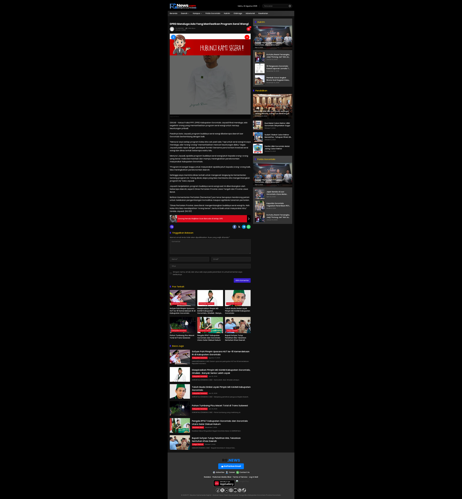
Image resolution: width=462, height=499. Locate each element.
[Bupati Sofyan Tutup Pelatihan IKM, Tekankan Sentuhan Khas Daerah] (238, 325)
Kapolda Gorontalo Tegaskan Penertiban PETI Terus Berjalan (277, 204)
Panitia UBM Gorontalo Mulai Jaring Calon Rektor (277, 147)
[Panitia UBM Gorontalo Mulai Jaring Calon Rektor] (258, 148)
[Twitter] (239, 227)
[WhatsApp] (249, 227)
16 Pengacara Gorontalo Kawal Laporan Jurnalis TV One (278, 67)
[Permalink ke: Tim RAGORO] (172, 29)
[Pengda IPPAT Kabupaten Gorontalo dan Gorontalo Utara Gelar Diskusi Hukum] (210, 325)
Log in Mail (253, 477)
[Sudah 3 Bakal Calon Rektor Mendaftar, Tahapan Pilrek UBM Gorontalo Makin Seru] (258, 137)
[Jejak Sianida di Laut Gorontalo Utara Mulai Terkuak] (260, 194)
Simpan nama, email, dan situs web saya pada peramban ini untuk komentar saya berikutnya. (207, 273)
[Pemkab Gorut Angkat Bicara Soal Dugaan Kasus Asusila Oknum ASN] (260, 80)
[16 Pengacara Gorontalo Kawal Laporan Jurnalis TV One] (260, 68)
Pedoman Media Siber (221, 477)
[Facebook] (234, 227)
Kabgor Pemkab (232, 331)
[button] (289, 6)
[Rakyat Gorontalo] (183, 6)
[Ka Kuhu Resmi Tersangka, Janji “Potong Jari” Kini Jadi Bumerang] (260, 57)
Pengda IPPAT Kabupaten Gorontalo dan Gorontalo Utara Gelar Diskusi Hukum (209, 337)
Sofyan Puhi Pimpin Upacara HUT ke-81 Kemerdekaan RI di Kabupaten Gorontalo (182, 310)
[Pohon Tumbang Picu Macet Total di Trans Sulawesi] (182, 325)
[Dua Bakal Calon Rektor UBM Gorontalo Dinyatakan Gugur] (258, 125)
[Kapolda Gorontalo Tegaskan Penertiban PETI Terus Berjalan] (260, 205)
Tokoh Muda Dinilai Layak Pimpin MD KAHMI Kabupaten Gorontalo (237, 310)
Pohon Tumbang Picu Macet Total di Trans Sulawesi (182, 336)
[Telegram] (244, 227)
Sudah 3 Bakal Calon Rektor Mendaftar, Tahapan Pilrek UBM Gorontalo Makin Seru (278, 136)
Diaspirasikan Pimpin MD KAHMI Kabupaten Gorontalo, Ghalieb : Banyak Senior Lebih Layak (209, 310)
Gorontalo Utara (204, 331)
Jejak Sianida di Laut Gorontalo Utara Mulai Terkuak (276, 193)
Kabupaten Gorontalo (179, 304)
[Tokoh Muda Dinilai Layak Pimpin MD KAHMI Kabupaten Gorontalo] (238, 298)
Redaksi (207, 477)
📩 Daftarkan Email (231, 466)
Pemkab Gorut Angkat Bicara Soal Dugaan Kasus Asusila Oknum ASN (278, 79)
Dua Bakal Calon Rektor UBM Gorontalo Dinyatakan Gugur (277, 124)
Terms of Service (240, 477)
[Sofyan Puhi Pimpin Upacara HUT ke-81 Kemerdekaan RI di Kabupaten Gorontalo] (182, 298)
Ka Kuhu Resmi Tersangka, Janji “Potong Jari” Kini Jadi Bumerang (278, 55)
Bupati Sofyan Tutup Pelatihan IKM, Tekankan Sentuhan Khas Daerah (235, 337)
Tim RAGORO (179, 28)
